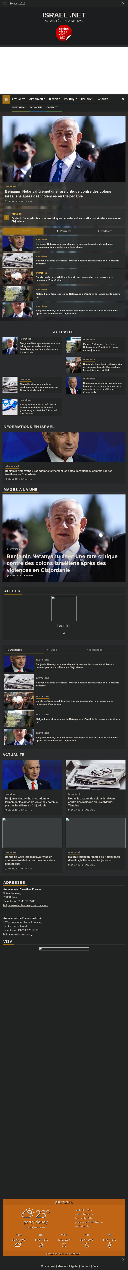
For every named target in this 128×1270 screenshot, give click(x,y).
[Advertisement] (64, 70)
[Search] (123, 99)
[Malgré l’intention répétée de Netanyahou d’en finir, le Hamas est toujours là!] (17, 293)
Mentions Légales (68, 1266)
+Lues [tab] (53, 649)
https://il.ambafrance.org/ (18, 934)
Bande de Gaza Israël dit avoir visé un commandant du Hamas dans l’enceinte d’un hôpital (102, 367)
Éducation (19, 107)
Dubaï (95, 1266)
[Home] (6, 99)
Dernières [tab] (24, 231)
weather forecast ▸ (64, 1253)
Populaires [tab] (65, 231)
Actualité (18, 99)
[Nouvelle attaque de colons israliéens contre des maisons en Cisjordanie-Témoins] (17, 260)
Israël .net (64, 15)
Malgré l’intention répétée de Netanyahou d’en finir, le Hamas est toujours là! (101, 347)
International (17, 214)
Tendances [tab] (106, 231)
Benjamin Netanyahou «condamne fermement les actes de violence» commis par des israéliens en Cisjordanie (31, 802)
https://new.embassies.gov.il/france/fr (25, 905)
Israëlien (28, 201)
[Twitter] (64, 632)
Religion (86, 99)
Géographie (37, 99)
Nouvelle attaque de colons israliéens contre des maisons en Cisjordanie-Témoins (39, 387)
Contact (52, 107)
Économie (36, 107)
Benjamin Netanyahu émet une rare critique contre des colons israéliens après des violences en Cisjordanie (62, 563)
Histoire (54, 99)
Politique (70, 99)
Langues (102, 99)
